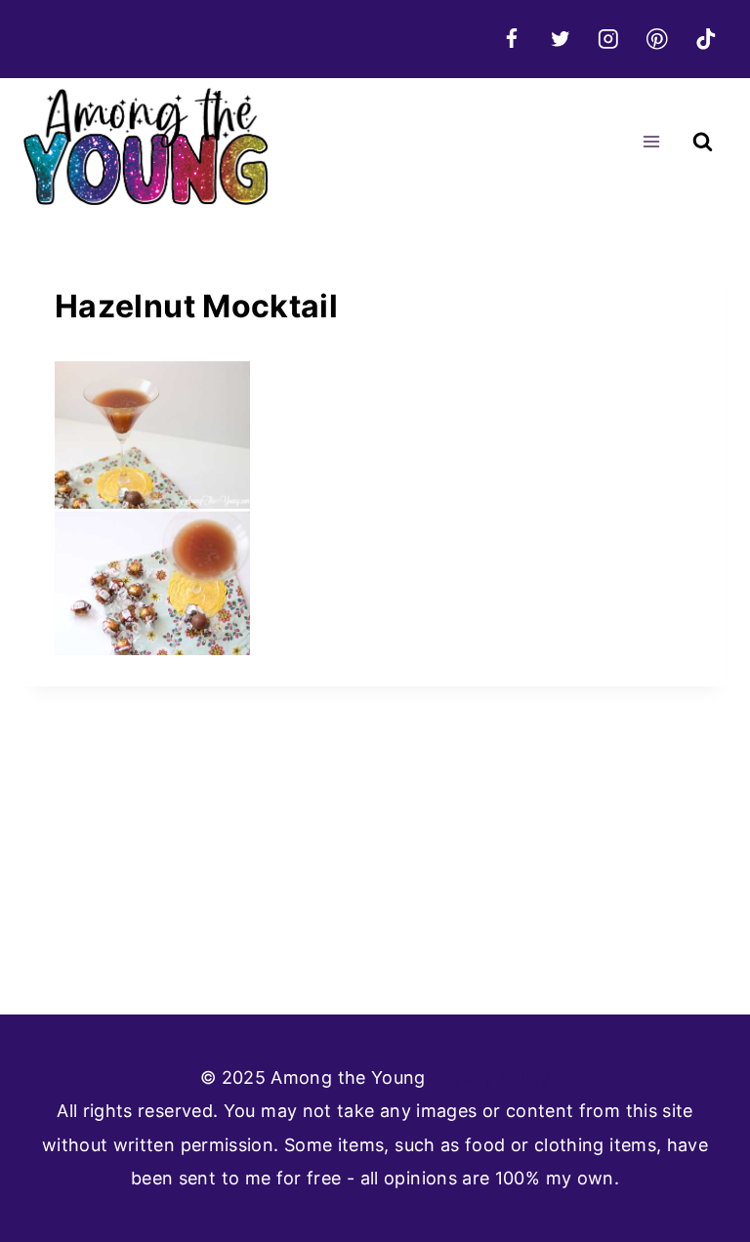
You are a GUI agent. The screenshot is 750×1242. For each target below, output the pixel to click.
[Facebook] (511, 39)
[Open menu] (651, 142)
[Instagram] (609, 39)
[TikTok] (706, 39)
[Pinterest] (657, 39)
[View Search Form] (703, 142)
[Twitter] (560, 39)
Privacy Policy (490, 1077)
